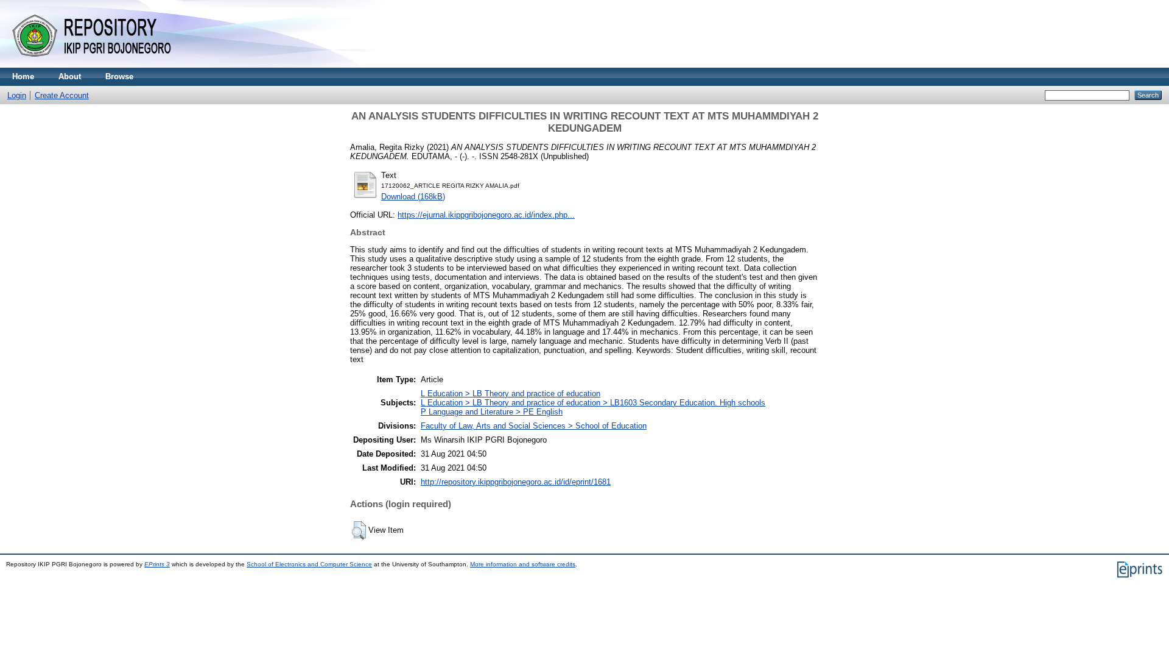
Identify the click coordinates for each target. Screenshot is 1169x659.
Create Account (62, 95)
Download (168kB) (413, 196)
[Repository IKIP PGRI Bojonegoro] (97, 64)
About (69, 76)
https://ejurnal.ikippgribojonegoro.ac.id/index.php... (486, 214)
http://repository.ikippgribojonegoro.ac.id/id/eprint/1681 (516, 481)
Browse (119, 76)
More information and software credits (522, 564)
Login (16, 95)
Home (23, 76)
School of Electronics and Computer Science (309, 564)
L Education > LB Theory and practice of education (510, 393)
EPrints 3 (157, 564)
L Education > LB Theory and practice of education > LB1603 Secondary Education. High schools (593, 402)
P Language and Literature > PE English (492, 411)
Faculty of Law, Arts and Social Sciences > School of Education (534, 425)
